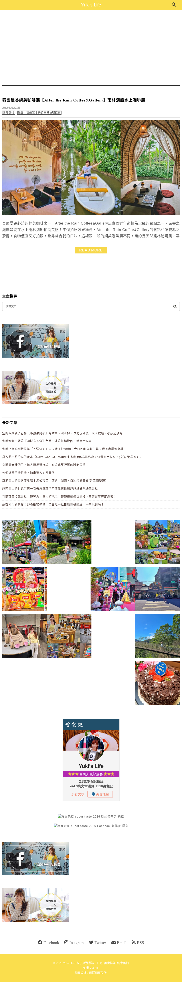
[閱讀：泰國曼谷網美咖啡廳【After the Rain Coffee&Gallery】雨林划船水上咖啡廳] (91, 214)
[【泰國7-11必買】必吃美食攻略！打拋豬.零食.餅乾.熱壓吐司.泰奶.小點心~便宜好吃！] (24, 590)
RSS (140, 942)
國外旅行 (8, 112)
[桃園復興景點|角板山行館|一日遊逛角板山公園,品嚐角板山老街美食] (157, 637)
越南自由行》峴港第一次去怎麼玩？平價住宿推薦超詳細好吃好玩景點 (50, 488)
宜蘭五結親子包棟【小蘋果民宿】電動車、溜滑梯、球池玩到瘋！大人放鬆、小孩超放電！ (64, 433)
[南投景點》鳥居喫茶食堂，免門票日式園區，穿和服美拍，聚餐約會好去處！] (69, 543)
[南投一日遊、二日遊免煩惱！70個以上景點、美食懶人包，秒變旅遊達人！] (157, 543)
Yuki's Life (91, 4)
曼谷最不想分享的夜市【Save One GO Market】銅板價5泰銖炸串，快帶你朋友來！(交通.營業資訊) (71, 457)
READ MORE (91, 250)
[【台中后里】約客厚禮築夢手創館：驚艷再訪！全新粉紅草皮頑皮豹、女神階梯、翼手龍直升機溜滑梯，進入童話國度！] (113, 590)
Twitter (100, 942)
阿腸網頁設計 (98, 972)
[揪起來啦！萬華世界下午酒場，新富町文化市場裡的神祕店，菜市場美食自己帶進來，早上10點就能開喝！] (69, 637)
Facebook (51, 942)
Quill (95, 968)
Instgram (76, 942)
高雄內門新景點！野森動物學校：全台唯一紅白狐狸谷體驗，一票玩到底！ (53, 504)
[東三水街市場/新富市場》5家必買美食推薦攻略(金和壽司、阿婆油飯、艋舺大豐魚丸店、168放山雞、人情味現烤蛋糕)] (157, 590)
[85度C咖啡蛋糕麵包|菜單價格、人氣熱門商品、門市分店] (157, 684)
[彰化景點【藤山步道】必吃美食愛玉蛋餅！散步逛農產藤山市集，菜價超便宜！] (24, 543)
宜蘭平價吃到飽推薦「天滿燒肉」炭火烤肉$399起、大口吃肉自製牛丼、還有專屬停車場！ (64, 449)
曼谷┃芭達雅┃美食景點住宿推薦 (39, 112)
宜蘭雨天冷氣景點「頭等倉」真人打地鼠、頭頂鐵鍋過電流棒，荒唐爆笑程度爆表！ (59, 496)
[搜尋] (174, 306)
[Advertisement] (91, 47)
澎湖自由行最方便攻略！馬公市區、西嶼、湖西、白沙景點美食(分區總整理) (54, 480)
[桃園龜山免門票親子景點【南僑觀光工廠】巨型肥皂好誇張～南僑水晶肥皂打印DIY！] (24, 637)
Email (122, 942)
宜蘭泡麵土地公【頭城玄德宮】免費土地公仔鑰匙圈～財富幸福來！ (48, 441)
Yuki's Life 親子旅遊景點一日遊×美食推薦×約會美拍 (96, 963)
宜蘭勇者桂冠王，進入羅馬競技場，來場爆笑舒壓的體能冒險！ (45, 464)
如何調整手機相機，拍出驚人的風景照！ (30, 472)
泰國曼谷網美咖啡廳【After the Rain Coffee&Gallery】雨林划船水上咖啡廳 (73, 100)
